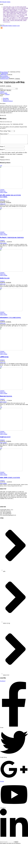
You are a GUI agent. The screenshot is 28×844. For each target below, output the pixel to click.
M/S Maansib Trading (5, 1)
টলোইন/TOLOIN (5, 278)
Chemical (5, 72)
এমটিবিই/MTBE (3, 74)
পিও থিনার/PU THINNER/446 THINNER (12, 237)
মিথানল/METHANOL (6, 396)
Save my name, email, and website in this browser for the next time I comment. (13, 153)
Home (1, 72)
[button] (14, 28)
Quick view (3, 191)
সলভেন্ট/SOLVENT (4, 78)
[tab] (15, 98)
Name (2, 146)
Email (2, 149)
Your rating (4, 131)
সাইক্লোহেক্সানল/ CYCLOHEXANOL (10, 317)
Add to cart (3, 90)
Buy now (9, 90)
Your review (4, 134)
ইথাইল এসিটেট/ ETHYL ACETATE (10, 477)
